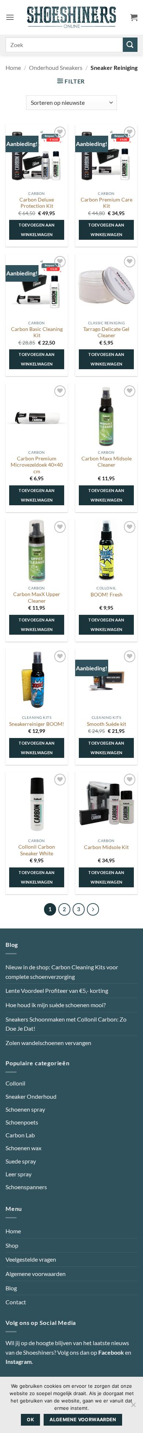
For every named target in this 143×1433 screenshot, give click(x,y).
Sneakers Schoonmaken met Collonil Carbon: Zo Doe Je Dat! (66, 1024)
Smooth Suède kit (106, 724)
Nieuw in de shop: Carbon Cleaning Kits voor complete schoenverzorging (62, 971)
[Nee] (133, 1407)
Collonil (15, 1083)
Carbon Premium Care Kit (106, 203)
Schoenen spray (25, 1109)
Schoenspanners (26, 1186)
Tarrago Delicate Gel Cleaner (106, 332)
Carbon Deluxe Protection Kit (36, 203)
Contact (16, 1301)
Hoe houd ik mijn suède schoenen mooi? (56, 1004)
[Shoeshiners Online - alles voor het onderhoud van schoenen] (72, 17)
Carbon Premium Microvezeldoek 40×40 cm (37, 465)
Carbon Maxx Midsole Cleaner (106, 462)
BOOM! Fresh (106, 595)
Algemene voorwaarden (36, 1273)
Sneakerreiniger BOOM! (36, 724)
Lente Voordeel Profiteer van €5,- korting (57, 990)
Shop (12, 1245)
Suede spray (21, 1161)
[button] (10, 17)
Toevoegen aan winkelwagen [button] (36, 229)
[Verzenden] (130, 45)
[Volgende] (93, 909)
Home (13, 67)
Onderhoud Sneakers (55, 67)
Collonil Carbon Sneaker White (36, 850)
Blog (11, 1287)
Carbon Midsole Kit (106, 847)
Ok (30, 1419)
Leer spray (19, 1173)
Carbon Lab (20, 1134)
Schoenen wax (23, 1147)
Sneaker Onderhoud (31, 1096)
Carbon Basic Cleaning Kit (37, 332)
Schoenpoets (22, 1122)
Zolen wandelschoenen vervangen (48, 1042)
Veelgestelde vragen (31, 1259)
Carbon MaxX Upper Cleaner (36, 597)
